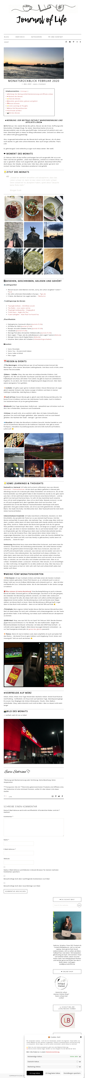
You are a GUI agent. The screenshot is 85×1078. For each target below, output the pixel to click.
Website (58, 335)
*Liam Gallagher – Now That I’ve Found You (23, 314)
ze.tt (10, 292)
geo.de (43, 294)
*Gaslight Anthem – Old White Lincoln (21, 306)
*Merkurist (42, 296)
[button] (81, 1037)
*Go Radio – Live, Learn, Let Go (19, 308)
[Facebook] (65, 42)
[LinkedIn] (79, 42)
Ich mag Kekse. (35, 1073)
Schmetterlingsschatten (42, 339)
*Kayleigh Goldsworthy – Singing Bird (21, 310)
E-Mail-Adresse (10, 849)
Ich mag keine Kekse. (52, 1073)
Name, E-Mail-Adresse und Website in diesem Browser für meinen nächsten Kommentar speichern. (31, 871)
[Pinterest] (73, 42)
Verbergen (24, 91)
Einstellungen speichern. (72, 1073)
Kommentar (8, 816)
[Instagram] (69, 42)
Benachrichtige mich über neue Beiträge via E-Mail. (22, 886)
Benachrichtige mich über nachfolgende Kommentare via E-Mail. (27, 879)
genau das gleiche (35, 629)
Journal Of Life (42, 15)
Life (10, 796)
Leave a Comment (39, 84)
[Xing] (76, 42)
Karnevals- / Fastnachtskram (14, 489)
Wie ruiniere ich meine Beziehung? (18, 591)
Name (6, 840)
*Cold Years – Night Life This (18, 312)
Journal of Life (37, 324)
